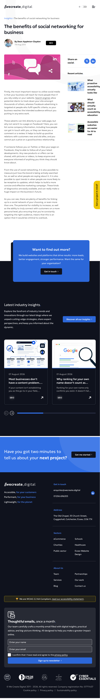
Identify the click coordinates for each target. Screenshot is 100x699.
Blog (56, 586)
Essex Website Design (82, 553)
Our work (79, 580)
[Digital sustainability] (59, 677)
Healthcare (80, 545)
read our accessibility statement (68, 599)
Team (56, 574)
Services (58, 580)
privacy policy (61, 655)
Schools (79, 539)
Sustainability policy (67, 690)
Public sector (60, 551)
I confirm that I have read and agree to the (40, 655)
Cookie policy (29, 690)
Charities (58, 545)
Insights (8, 18)
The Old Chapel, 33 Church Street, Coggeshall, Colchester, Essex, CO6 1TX (73, 517)
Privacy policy (46, 690)
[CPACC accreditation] (7, 677)
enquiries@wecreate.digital (67, 490)
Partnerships (81, 574)
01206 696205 (61, 496)
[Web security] (83, 677)
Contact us (80, 586)
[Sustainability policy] (26, 677)
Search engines (42, 98)
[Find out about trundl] (44, 677)
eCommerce (60, 539)
